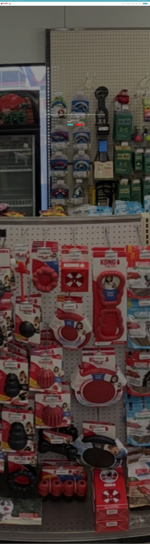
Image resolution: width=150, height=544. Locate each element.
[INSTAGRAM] (140, 1)
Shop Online (79, 124)
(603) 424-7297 (75, 120)
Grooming (70, 124)
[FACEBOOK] (138, 1)
